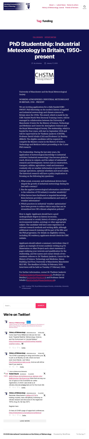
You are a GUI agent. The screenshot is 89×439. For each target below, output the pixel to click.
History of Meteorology (17, 332)
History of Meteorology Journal (53, 7)
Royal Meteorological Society (44, 286)
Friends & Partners (71, 7)
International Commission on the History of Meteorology (30, 434)
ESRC (23, 286)
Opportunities (50, 37)
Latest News (61, 5)
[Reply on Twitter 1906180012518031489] (10, 367)
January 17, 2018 (52, 63)
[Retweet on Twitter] (8, 371)
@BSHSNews (14, 376)
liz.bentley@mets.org (36, 277)
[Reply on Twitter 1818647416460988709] (10, 387)
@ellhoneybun (14, 378)
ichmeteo (39, 63)
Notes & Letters (72, 5)
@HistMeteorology (25, 376)
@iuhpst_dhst (37, 376)
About (51, 5)
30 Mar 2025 (41, 332)
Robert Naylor (14, 374)
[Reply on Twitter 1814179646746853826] (10, 415)
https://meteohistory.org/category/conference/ (25, 413)
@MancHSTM (31, 395)
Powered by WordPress (62, 434)
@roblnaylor (23, 374)
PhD (33, 286)
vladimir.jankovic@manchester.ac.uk (36, 275)
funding (28, 286)
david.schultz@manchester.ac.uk (41, 280)
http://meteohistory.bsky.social (19, 362)
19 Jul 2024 (41, 393)
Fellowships (38, 37)
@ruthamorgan (24, 378)
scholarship (57, 286)
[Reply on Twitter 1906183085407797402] (10, 348)
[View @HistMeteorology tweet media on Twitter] (22, 343)
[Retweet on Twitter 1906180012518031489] (14, 367)
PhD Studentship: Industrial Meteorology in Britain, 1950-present (44, 50)
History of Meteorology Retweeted (18, 371)
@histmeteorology (31, 332)
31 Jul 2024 (31, 374)
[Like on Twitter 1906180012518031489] (17, 367)
